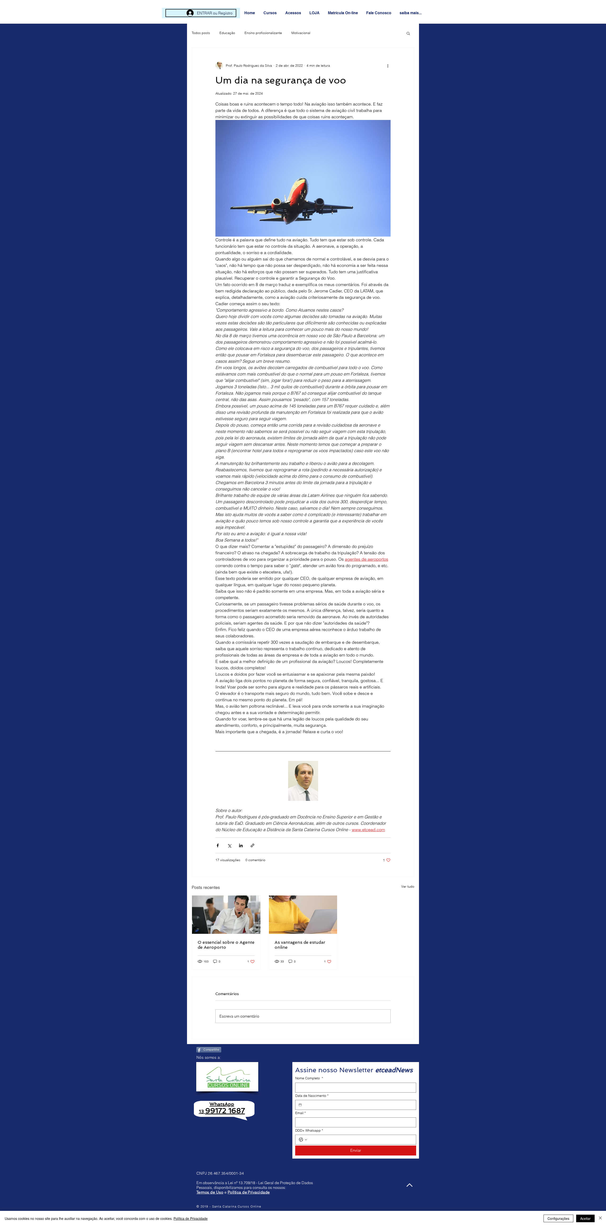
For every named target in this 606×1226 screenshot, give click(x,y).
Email (300, 1113)
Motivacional (300, 33)
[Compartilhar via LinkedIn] (241, 845)
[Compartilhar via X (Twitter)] (229, 845)
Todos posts (201, 33)
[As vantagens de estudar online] (303, 914)
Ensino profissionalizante (263, 33)
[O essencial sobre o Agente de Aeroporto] (226, 914)
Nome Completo (309, 1078)
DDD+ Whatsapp (309, 1130)
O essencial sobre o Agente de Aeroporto (226, 945)
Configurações (558, 1218)
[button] (271, 13)
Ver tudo (407, 886)
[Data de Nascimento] (300, 1105)
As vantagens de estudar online (300, 945)
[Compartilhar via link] (252, 845)
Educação (227, 33)
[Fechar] (600, 1218)
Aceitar (585, 1218)
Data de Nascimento (311, 1096)
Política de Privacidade (249, 1192)
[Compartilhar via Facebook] (217, 845)
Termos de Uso (209, 1192)
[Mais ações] (388, 65)
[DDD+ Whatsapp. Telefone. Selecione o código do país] (303, 1139)
